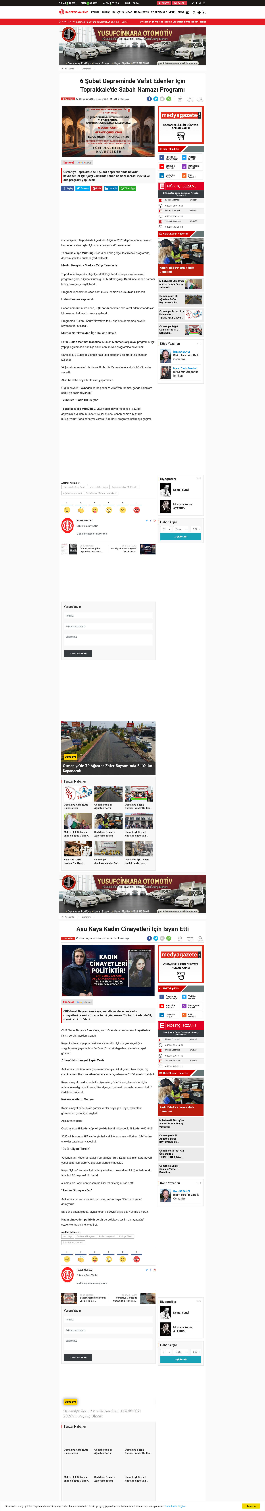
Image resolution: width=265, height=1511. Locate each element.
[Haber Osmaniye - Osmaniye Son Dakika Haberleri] (74, 12)
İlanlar (203, 22)
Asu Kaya (67, 1236)
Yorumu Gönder (77, 654)
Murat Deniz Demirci (185, 368)
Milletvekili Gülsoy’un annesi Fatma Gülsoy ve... (76, 836)
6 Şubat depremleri (72, 493)
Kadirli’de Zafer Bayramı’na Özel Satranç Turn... (73, 863)
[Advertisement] (45, 68)
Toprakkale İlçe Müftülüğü (124, 487)
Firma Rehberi (191, 22)
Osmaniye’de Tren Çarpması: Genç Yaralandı (86, 22)
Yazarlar (146, 22)
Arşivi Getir (180, 537)
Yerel (172, 12)
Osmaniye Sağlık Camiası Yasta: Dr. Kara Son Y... (138, 808)
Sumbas (127, 12)
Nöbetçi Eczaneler (173, 22)
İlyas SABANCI (181, 351)
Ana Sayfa (69, 69)
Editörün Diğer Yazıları (87, 525)
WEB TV (165, 3)
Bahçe (116, 12)
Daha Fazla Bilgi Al (175, 1506)
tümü (199, 478)
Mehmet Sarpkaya (99, 487)
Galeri (180, 3)
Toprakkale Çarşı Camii (74, 487)
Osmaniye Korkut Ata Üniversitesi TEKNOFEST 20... (76, 808)
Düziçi (106, 12)
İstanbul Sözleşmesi (73, 1242)
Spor (181, 12)
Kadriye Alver (125, 1236)
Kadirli (95, 12)
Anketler (158, 22)
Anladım (251, 1506)
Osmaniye (86, 69)
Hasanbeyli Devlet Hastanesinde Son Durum (135, 836)
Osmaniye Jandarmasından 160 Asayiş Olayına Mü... (106, 863)
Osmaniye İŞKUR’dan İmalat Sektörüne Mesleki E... (137, 863)
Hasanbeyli (141, 12)
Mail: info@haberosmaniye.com (92, 533)
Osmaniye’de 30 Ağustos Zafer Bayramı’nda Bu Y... (105, 808)
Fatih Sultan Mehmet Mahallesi (101, 493)
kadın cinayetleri (107, 1236)
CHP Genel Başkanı (86, 1236)
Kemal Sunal (181, 489)
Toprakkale (159, 12)
